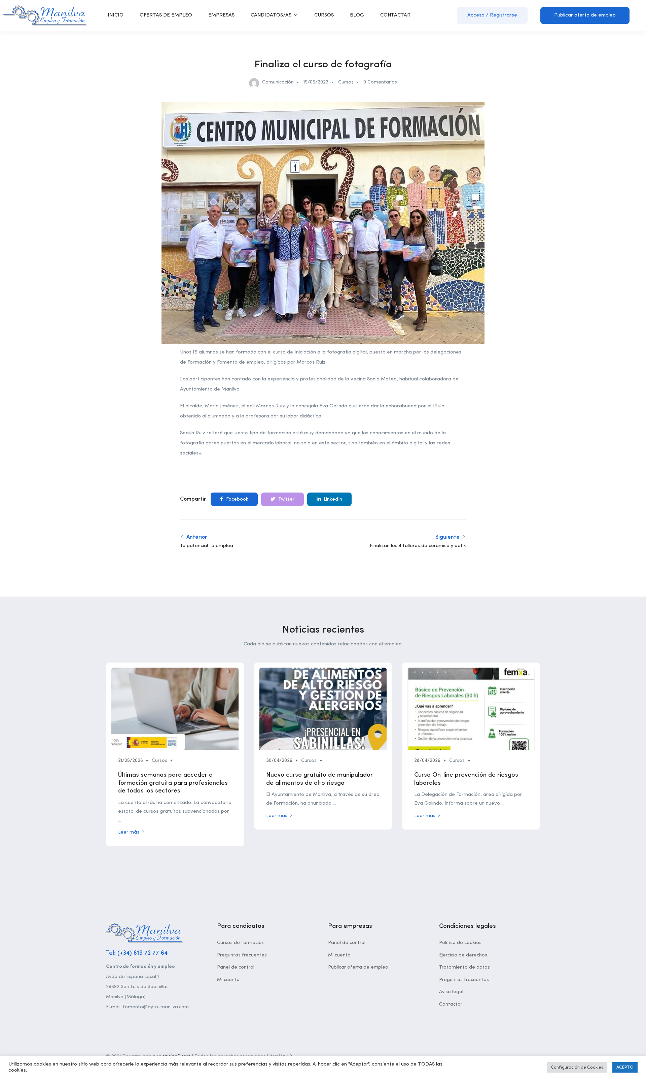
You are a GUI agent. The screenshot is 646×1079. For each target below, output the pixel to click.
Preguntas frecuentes (242, 955)
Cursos (346, 82)
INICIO (115, 15)
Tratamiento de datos (464, 967)
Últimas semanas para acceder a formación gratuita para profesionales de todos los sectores (173, 783)
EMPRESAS (221, 15)
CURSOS (324, 15)
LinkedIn (332, 499)
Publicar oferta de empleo (585, 15)
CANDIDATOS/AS (272, 15)
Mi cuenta (228, 979)
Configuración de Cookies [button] (577, 1067)
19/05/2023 (315, 82)
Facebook (236, 499)
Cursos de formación (240, 942)
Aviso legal (451, 991)
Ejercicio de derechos (463, 955)
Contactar (450, 1004)
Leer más (128, 832)
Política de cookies (460, 942)
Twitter (285, 499)
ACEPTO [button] (625, 1067)
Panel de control (235, 967)
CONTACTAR (395, 15)
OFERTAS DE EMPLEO (166, 15)
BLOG (357, 15)
